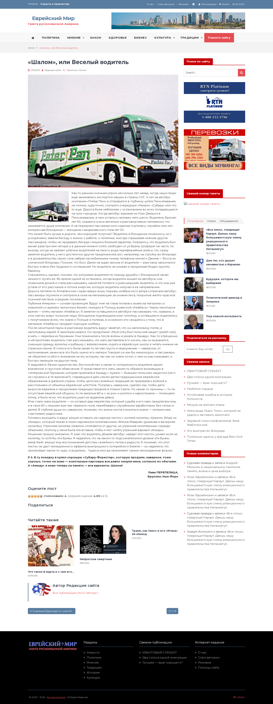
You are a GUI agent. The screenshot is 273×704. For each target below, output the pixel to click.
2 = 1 (171, 610)
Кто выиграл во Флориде (206, 431)
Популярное (195, 221)
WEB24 (240, 697)
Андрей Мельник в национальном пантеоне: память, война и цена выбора (214, 467)
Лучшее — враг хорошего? (207, 383)
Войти (225, 4)
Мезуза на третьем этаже (206, 405)
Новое (211, 221)
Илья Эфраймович (200, 477)
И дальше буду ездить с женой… (52, 610)
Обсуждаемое (229, 221)
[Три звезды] (35, 496)
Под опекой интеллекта (223, 316)
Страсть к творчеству (54, 4)
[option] (88, 4)
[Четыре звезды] (38, 496)
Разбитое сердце (200, 389)
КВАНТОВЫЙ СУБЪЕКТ (204, 371)
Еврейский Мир (53, 18)
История (93, 672)
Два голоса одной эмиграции (209, 377)
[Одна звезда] (29, 496)
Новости (93, 652)
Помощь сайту (208, 667)
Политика (94, 657)
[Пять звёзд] (41, 496)
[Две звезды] (32, 496)
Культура (93, 677)
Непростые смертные (96, 559)
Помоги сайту (219, 37)
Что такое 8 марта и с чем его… (51, 571)
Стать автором (166, 4)
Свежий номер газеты (203, 193)
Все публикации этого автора (75, 593)
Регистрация (209, 4)
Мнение (93, 662)
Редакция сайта (53, 70)
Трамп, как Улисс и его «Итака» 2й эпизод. (155, 532)
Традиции (94, 667)
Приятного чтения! (76, 70)
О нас (150, 4)
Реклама (183, 4)
